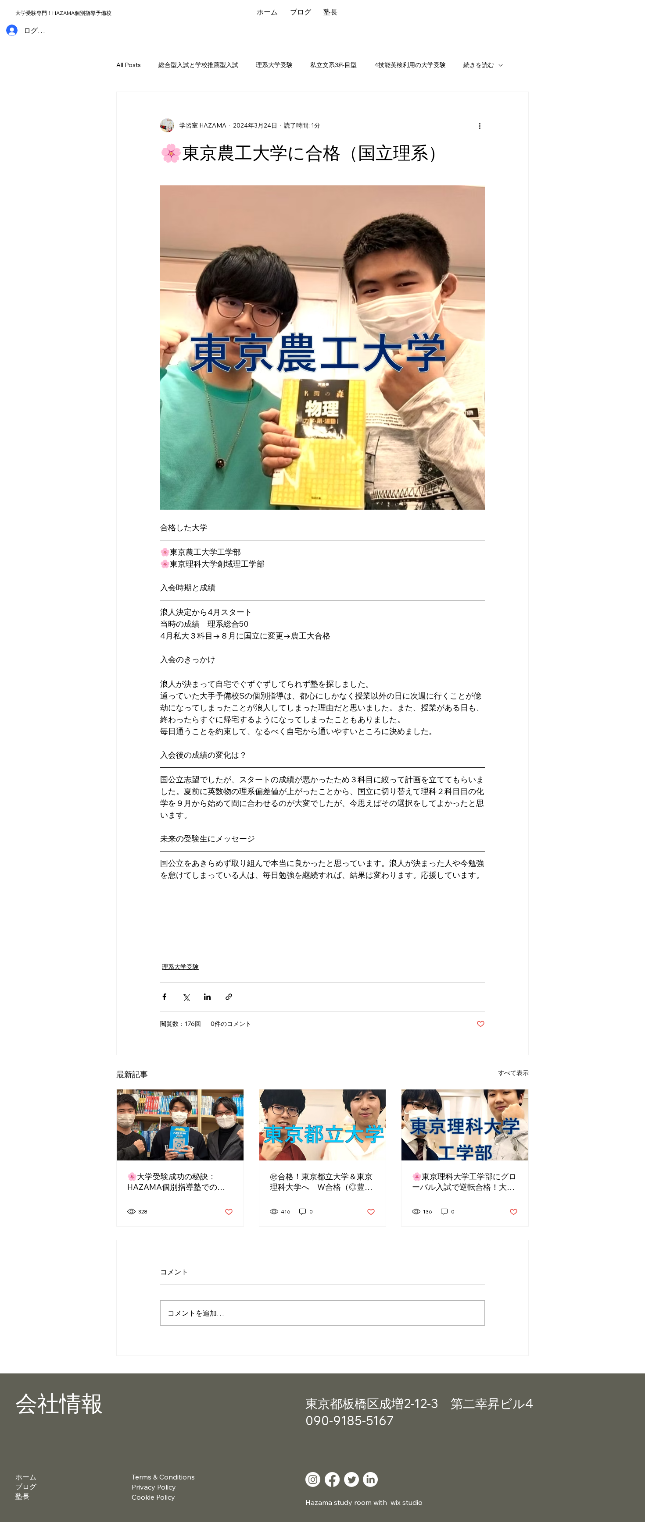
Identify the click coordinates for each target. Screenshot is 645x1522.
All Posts (128, 65)
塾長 (22, 1496)
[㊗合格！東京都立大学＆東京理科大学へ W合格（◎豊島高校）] (322, 1124)
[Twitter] (351, 1479)
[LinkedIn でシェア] (207, 997)
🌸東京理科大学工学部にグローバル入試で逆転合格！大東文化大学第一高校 (464, 1181)
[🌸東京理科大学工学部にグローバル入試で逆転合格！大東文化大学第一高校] (464, 1124)
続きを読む (478, 65)
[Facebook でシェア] (164, 997)
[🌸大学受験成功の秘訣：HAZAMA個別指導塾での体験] (180, 1124)
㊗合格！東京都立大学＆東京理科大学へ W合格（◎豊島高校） (321, 1181)
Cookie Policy (153, 1497)
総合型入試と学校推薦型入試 (198, 65)
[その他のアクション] (479, 125)
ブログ (25, 1486)
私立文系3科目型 (333, 65)
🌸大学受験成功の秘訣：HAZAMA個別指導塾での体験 (176, 1181)
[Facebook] (332, 1479)
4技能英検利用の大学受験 (410, 65)
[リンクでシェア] (229, 997)
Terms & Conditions (163, 1476)
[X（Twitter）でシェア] (186, 997)
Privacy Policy (154, 1487)
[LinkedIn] (370, 1479)
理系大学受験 (274, 65)
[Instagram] (312, 1479)
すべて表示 (513, 1073)
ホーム (25, 1476)
